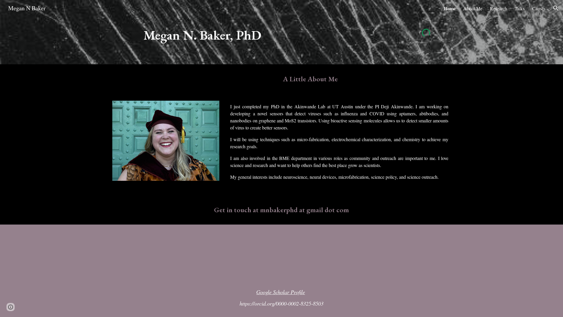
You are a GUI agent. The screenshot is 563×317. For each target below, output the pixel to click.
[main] (223, 40)
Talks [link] (520, 8)
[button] (556, 8)
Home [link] (450, 8)
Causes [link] (538, 8)
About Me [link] (472, 8)
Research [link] (498, 8)
